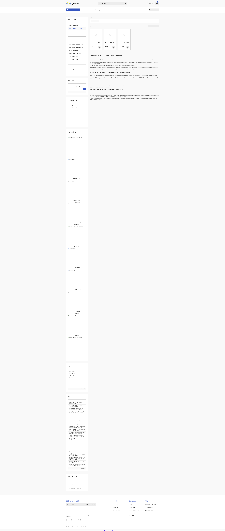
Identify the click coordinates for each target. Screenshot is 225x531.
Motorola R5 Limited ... (77, 156)
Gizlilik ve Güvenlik (149, 507)
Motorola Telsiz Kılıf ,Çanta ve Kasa (75, 53)
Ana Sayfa (84, 10)
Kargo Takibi (132, 515)
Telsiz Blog (106, 10)
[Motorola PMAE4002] (124, 35)
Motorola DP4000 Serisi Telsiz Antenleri (76, 38)
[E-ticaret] (112, 530)
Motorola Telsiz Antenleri (73, 25)
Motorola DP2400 (77, 267)
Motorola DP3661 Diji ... (77, 333)
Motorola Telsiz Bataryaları (74, 50)
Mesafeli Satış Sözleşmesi (150, 504)
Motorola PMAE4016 (95, 42)
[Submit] (95, 504)
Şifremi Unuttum (117, 510)
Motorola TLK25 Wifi (77, 222)
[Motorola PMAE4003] (110, 35)
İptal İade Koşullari (149, 510)
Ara (84, 89)
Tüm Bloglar (83, 468)
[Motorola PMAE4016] (96, 35)
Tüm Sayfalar (83, 388)
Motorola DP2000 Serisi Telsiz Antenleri (76, 31)
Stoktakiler (93, 26)
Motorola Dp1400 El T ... (77, 245)
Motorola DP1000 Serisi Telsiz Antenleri (95, 14)
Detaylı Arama (83, 92)
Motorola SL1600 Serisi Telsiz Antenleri (76, 47)
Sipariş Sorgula (132, 513)
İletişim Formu (132, 507)
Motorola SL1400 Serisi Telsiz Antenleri (76, 44)
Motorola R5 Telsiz (76, 178)
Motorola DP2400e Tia (77, 289)
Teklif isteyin (114, 10)
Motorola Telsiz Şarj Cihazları (74, 62)
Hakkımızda (90, 10)
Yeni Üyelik (115, 504)
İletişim (120, 10)
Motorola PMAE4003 (109, 42)
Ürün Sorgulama (98, 10)
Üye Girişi (115, 507)
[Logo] (72, 3)
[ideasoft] (106, 530)
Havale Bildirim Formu (134, 510)
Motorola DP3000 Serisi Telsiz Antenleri (76, 34)
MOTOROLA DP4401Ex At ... (77, 356)
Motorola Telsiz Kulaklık (73, 59)
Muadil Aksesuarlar (72, 65)
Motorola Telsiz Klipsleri (73, 56)
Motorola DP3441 (77, 311)
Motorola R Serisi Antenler (74, 41)
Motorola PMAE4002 (124, 42)
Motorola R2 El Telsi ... (77, 200)
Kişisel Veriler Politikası (150, 513)
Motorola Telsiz (94, 41)
